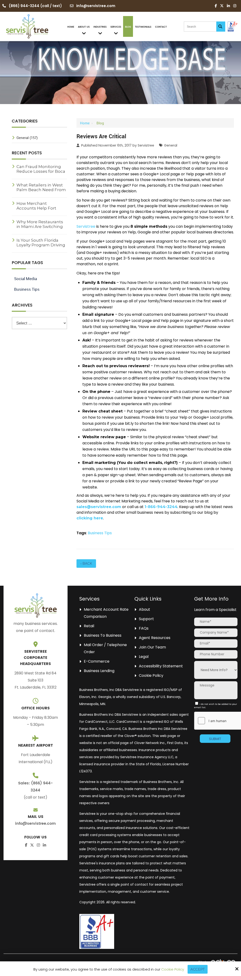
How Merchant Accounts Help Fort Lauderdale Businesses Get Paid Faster (40, 210)
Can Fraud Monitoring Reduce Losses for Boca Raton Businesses (40, 171)
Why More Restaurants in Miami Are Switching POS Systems (39, 226)
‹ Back (86, 563)
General (170, 145)
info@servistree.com (95, 5)
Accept (197, 969)
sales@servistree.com (98, 507)
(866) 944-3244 (24, 5)
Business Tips (100, 533)
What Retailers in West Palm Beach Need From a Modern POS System (41, 190)
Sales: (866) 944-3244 (35, 786)
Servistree (146, 145)
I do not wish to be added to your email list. (215, 706)
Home (85, 123)
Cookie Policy (172, 969)
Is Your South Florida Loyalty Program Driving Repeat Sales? (40, 245)
